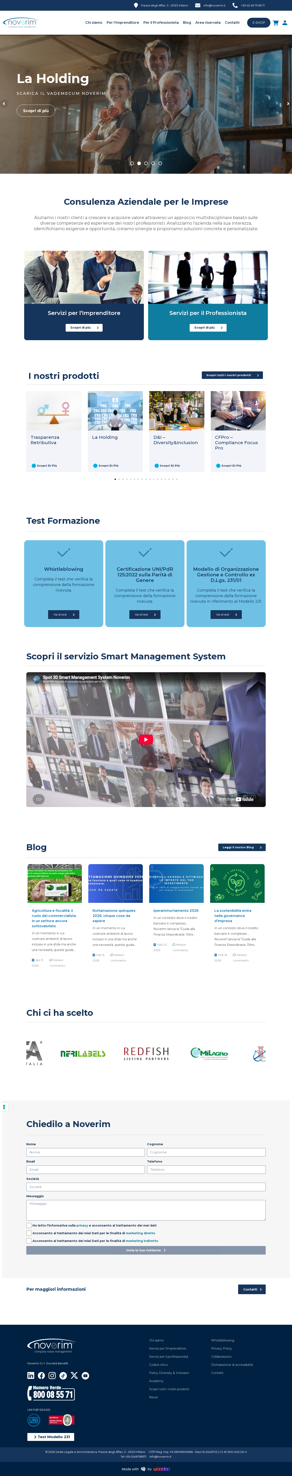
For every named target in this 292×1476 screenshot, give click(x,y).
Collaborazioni (221, 1356)
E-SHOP (258, 23)
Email (30, 1161)
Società (32, 1179)
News (153, 1397)
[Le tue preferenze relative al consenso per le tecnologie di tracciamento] (4, 1107)
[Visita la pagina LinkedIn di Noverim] (30, 1375)
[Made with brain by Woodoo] (146, 1469)
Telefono (154, 1161)
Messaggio (35, 1196)
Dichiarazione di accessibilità (232, 1364)
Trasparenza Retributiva (45, 440)
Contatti (232, 23)
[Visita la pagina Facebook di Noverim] (41, 1375)
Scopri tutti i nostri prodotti (169, 1389)
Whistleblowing (222, 1340)
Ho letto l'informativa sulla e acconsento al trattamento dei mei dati (94, 1225)
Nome (31, 1144)
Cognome (155, 1144)
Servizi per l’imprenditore (167, 1348)
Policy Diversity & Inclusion (169, 1373)
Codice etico (158, 1364)
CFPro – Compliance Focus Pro (236, 443)
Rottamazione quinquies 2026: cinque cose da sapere (114, 916)
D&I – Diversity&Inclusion (175, 440)
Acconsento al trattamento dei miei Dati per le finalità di (93, 1233)
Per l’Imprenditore (123, 23)
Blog (187, 23)
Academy (156, 1381)
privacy (82, 1225)
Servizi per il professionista (168, 1356)
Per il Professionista (161, 23)
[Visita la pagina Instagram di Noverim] (52, 1375)
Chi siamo (93, 23)
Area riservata (208, 23)
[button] (50, 1437)
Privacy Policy (221, 1348)
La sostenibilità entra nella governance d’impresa (232, 916)
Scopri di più (36, 110)
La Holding (105, 437)
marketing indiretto (142, 1241)
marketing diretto (140, 1233)
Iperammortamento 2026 (176, 911)
